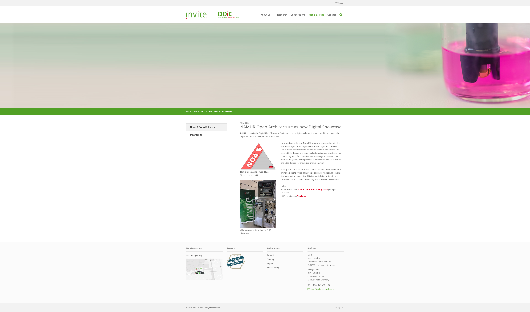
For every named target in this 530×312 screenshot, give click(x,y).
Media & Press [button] (316, 14)
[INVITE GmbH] (196, 15)
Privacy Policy (273, 267)
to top (338, 307)
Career (341, 3)
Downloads (196, 134)
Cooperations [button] (298, 14)
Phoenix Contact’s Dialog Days (313, 189)
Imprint (270, 263)
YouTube (301, 196)
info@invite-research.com (322, 289)
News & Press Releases (202, 127)
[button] (341, 15)
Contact (331, 14)
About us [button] (265, 14)
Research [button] (282, 14)
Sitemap (270, 259)
